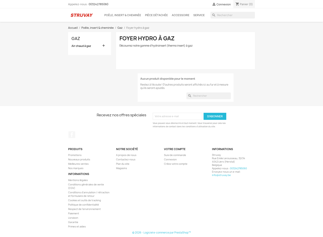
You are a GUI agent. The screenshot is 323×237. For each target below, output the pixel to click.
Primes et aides (77, 226)
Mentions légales (78, 180)
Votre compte (175, 149)
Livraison (73, 217)
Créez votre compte (175, 163)
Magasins (121, 168)
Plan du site (122, 163)
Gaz (75, 38)
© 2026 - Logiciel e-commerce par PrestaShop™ (161, 232)
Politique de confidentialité (83, 204)
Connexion (170, 159)
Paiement (73, 213)
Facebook (71, 134)
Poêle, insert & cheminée (122, 15)
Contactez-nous (125, 159)
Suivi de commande (175, 155)
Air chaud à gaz (81, 46)
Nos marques (75, 168)
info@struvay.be (221, 175)
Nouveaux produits (79, 159)
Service (199, 15)
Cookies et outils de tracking (84, 200)
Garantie (73, 222)
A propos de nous (126, 155)
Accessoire (180, 15)
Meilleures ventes (78, 163)
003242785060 (98, 4)
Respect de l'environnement (84, 209)
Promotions (75, 155)
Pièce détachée (156, 15)
